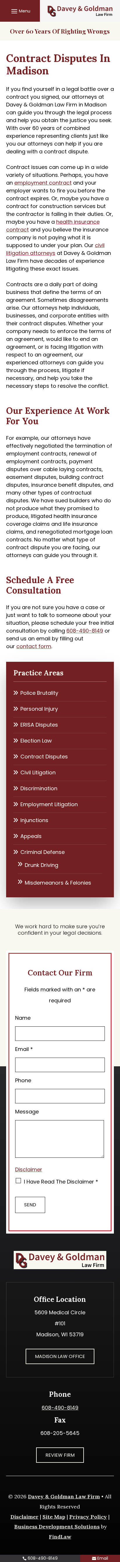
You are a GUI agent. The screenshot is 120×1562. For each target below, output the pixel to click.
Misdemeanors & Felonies (58, 882)
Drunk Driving (41, 865)
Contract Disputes (44, 756)
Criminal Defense (42, 852)
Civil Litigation (38, 772)
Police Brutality (39, 693)
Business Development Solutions (57, 1526)
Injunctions (34, 820)
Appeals (31, 836)
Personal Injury (39, 708)
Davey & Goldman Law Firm (64, 1496)
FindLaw (60, 1536)
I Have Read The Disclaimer (61, 1181)
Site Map (54, 1516)
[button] (20, 11)
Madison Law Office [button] (60, 1356)
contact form (33, 646)
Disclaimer (28, 1169)
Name (23, 1017)
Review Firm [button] (60, 1455)
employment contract (43, 182)
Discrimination (38, 788)
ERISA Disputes (39, 724)
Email (24, 1049)
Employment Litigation (49, 804)
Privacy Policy (88, 1516)
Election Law (36, 740)
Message (27, 1111)
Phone (23, 1080)
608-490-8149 (84, 630)
